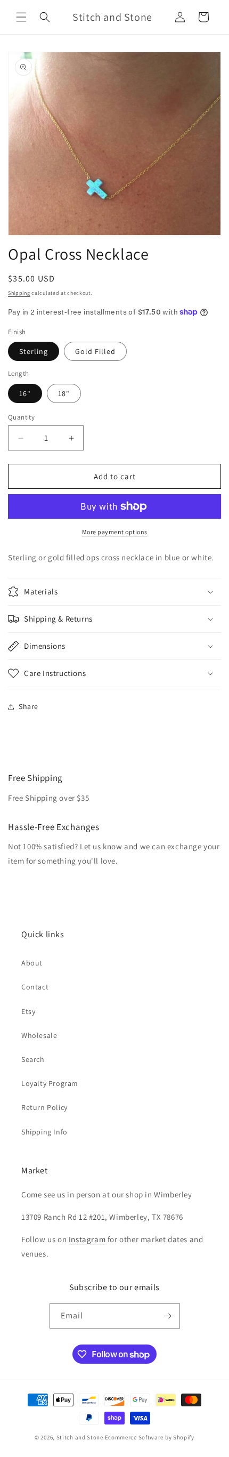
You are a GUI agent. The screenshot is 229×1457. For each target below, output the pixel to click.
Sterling (33, 351)
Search (33, 1059)
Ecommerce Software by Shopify (149, 1437)
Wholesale (39, 1035)
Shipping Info (44, 1132)
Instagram (87, 1239)
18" (64, 393)
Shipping (19, 292)
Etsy (28, 1011)
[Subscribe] (167, 1316)
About (32, 963)
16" (25, 393)
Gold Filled (95, 351)
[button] (21, 17)
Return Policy (44, 1107)
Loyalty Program (49, 1083)
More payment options (115, 532)
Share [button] (28, 706)
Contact (34, 987)
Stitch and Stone (79, 1437)
